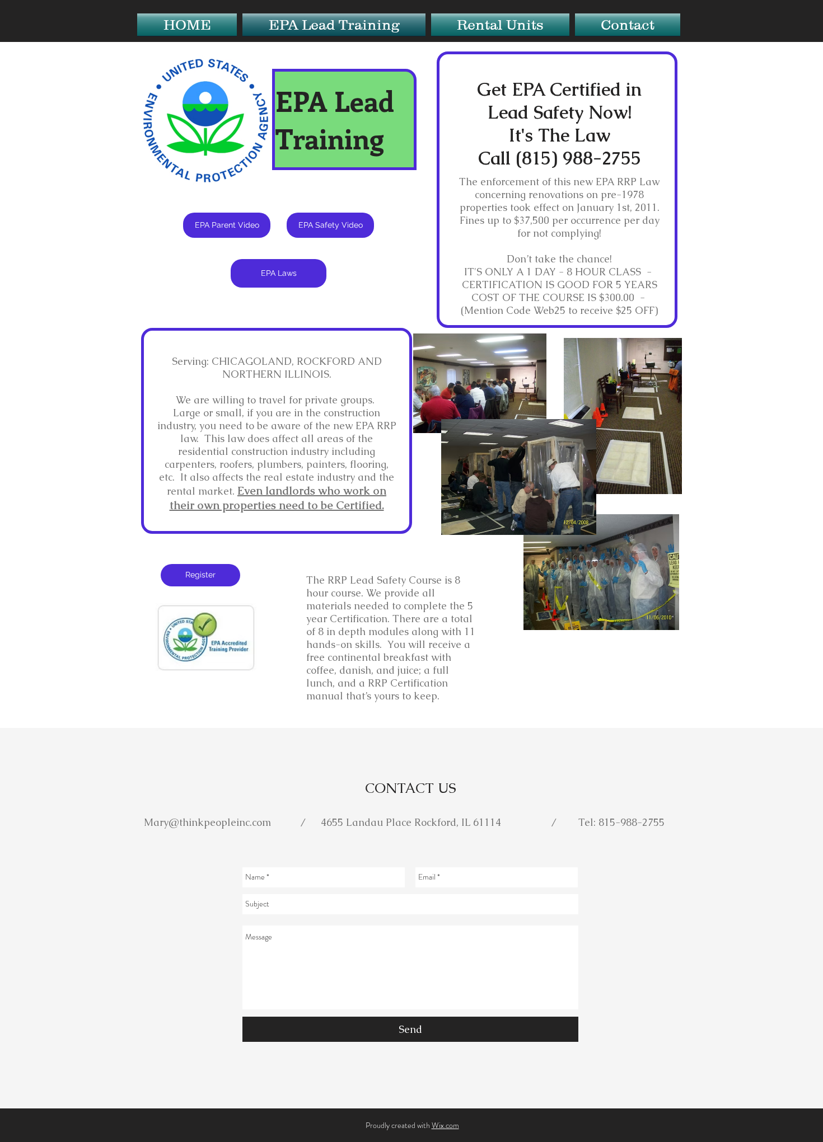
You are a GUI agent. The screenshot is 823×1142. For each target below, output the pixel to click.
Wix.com (445, 1125)
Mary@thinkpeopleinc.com (207, 822)
